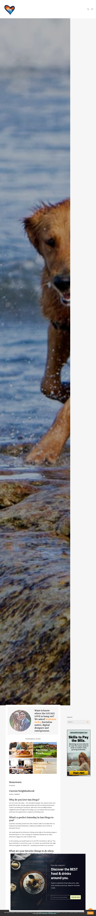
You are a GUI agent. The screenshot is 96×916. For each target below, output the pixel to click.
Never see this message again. (48, 913)
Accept (90, 913)
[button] (92, 9)
